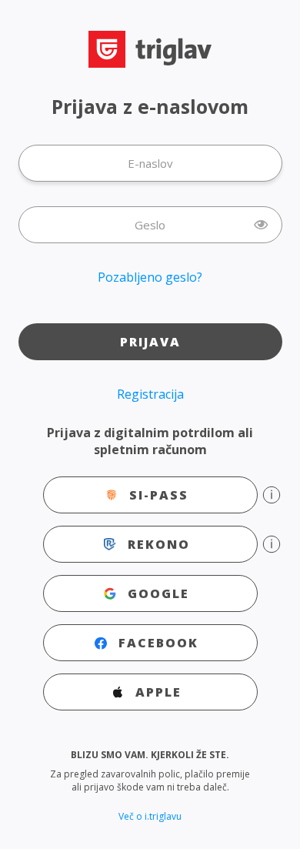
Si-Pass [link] (158, 494)
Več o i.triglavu (150, 816)
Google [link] (158, 593)
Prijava (150, 341)
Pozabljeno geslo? (150, 277)
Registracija (150, 394)
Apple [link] (158, 692)
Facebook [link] (158, 642)
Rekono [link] (159, 544)
